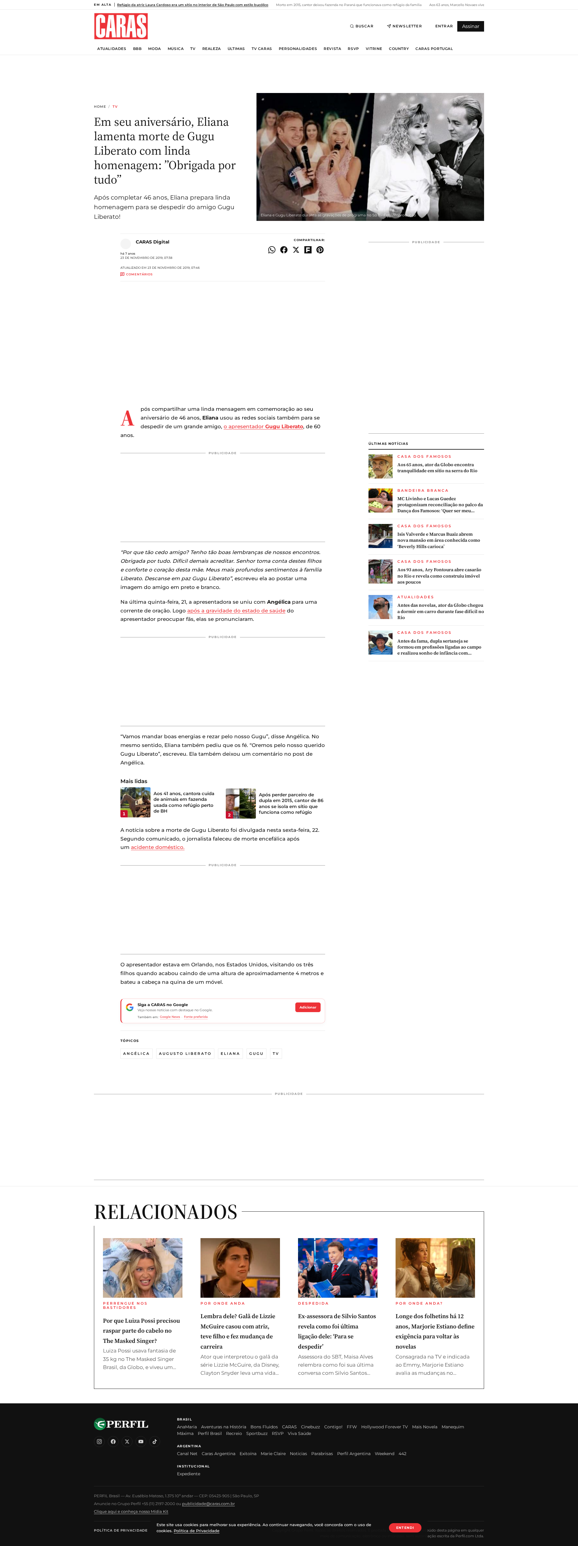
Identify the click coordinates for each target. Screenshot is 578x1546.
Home (100, 106)
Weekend (384, 1453)
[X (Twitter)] (127, 1441)
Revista (332, 49)
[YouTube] (140, 1441)
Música (176, 49)
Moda (154, 49)
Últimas (236, 49)
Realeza (211, 49)
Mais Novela (424, 1427)
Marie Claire (273, 1453)
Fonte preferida (196, 1017)
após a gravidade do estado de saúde (236, 611)
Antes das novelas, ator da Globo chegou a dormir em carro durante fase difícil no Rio (440, 611)
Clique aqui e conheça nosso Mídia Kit (131, 1511)
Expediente (188, 1473)
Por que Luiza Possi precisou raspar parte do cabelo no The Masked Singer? (141, 1330)
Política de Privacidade (121, 1530)
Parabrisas (322, 1453)
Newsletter (407, 26)
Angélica (136, 1053)
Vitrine (374, 49)
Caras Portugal (434, 49)
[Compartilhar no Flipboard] (308, 250)
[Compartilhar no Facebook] (284, 250)
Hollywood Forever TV (384, 1427)
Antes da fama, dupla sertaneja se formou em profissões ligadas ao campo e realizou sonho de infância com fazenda (439, 647)
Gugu (256, 1053)
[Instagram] (99, 1441)
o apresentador (263, 426)
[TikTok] (154, 1441)
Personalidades (298, 49)
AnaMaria (187, 1427)
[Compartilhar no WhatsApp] (272, 250)
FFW (352, 1427)
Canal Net (187, 1453)
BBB (137, 49)
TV (192, 49)
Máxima (185, 1433)
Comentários (139, 274)
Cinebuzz (310, 1427)
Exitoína (248, 1453)
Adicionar (308, 1007)
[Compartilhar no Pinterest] (320, 250)
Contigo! (333, 1427)
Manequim (453, 1427)
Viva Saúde (299, 1433)
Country (399, 49)
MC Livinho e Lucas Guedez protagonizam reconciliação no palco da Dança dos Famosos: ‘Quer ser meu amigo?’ (440, 505)
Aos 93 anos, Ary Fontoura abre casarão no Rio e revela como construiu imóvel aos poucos (439, 576)
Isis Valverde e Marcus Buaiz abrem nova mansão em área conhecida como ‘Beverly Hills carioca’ (438, 540)
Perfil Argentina (354, 1453)
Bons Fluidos (264, 1427)
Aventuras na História (223, 1427)
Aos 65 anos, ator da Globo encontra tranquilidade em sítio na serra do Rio (437, 468)
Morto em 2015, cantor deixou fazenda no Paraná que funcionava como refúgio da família (348, 5)
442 (402, 1453)
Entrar (444, 26)
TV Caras (262, 49)
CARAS (289, 1427)
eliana (230, 1053)
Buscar (365, 26)
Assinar (470, 26)
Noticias (298, 1453)
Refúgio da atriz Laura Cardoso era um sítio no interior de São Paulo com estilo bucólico (192, 5)
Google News (170, 1017)
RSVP (353, 49)
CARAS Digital (152, 242)
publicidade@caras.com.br (208, 1503)
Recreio (234, 1433)
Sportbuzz (257, 1433)
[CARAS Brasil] (121, 26)
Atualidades (111, 49)
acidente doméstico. (158, 847)
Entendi (405, 1528)
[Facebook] (113, 1441)
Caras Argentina (218, 1453)
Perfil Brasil (210, 1433)
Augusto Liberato (185, 1053)
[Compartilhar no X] (296, 250)
